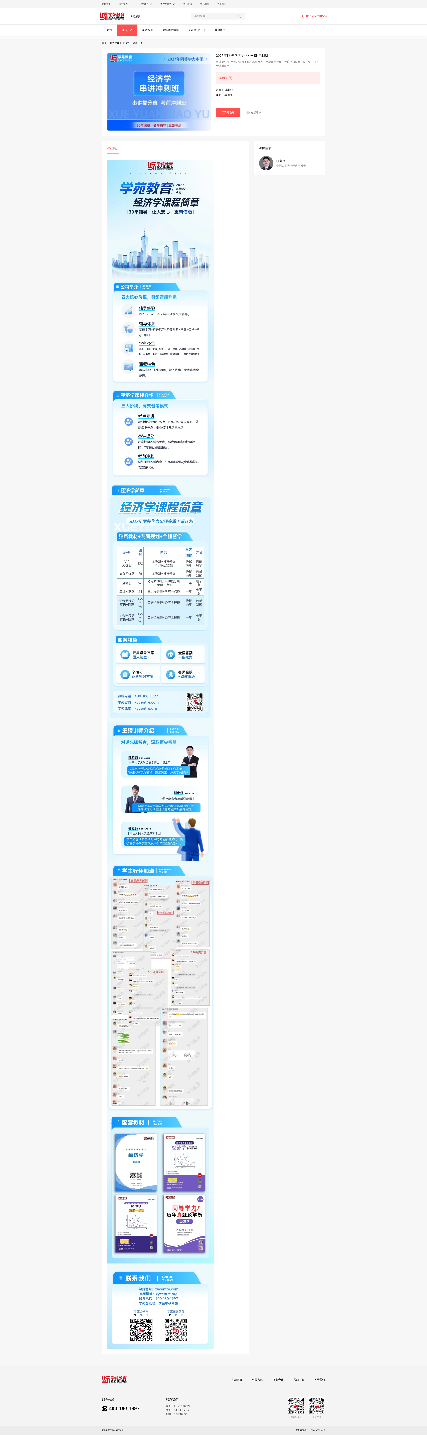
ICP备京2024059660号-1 (113, 1430)
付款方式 (257, 1379)
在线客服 (237, 1379)
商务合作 (278, 1379)
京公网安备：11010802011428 (310, 1430)
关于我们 (319, 1379)
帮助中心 (299, 1379)
